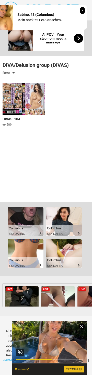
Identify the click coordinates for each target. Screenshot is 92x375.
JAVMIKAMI (12, 360)
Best (6, 73)
